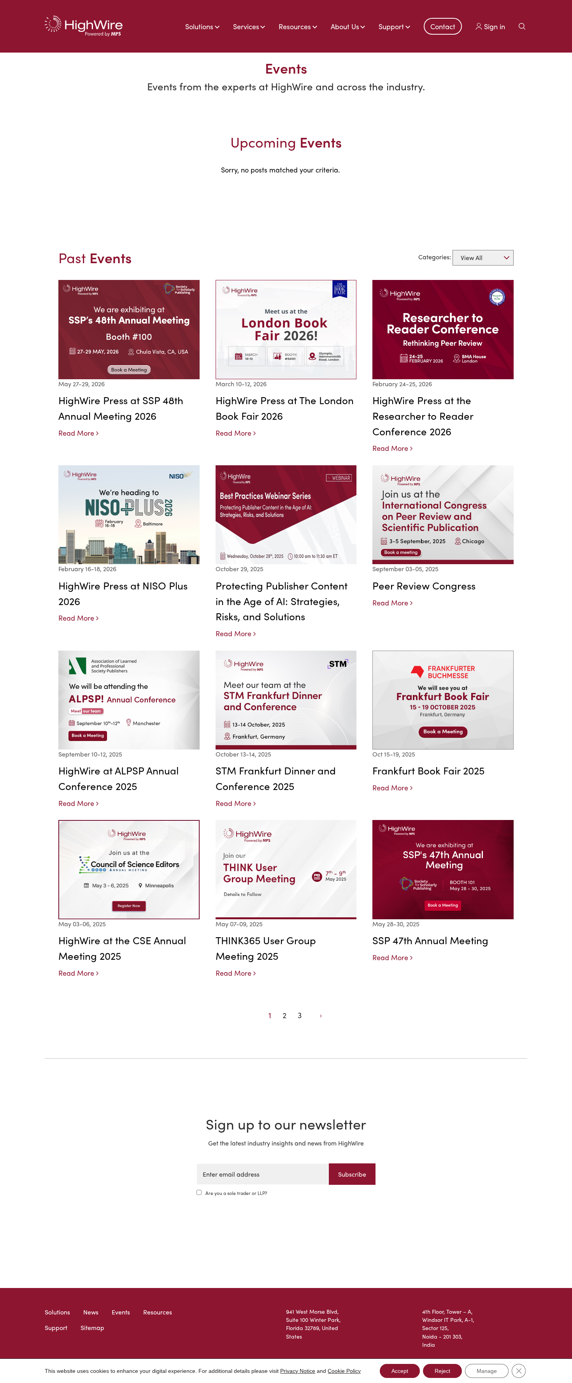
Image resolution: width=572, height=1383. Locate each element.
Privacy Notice (297, 1371)
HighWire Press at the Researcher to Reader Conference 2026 (422, 415)
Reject (442, 1371)
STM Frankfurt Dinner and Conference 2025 (276, 778)
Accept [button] (399, 1371)
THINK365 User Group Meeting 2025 (266, 948)
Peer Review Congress (423, 585)
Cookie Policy (344, 1371)
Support (56, 1327)
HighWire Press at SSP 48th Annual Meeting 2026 (120, 407)
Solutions (57, 1311)
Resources (157, 1311)
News (90, 1311)
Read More (76, 433)
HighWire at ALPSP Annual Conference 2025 (118, 778)
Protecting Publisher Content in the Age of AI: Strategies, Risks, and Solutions (281, 601)
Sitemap (92, 1327)
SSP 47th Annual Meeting (430, 940)
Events (121, 1311)
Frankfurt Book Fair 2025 (428, 770)
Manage (487, 1371)
